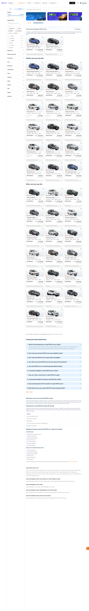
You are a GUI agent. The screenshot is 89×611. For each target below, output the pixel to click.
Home (27, 334)
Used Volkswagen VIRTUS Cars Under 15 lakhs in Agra (63, 481)
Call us (73, 3)
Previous (26, 16)
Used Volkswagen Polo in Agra (47, 487)
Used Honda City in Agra (44, 470)
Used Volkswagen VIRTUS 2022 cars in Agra (36, 498)
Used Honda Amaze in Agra (32, 470)
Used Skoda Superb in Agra (66, 474)
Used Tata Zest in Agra (34, 475)
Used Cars (31, 334)
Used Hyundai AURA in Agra (55, 472)
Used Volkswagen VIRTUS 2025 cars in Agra (56, 498)
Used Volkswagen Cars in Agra (45, 334)
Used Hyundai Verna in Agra (71, 470)
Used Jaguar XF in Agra (54, 474)
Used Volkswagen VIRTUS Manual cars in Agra (59, 492)
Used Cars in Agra (36, 334)
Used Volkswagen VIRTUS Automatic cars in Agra (37, 492)
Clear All (29, 22)
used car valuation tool (73, 461)
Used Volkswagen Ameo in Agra (33, 487)
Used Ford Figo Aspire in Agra (41, 472)
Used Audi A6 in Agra (43, 474)
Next (82, 16)
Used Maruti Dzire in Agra (68, 472)
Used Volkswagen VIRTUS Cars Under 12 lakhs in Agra (38, 481)
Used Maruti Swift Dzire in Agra (57, 470)
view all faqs (29, 391)
